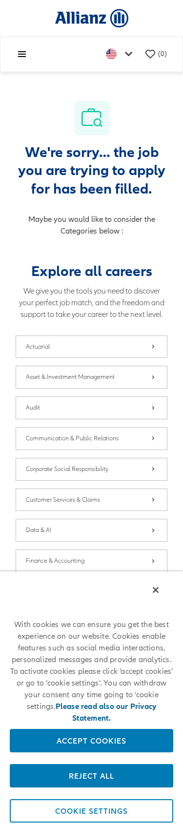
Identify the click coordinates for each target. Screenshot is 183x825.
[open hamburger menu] (22, 54)
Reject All (91, 775)
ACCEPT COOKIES (91, 740)
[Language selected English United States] (121, 54)
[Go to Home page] (91, 18)
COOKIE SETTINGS (91, 810)
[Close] (155, 590)
